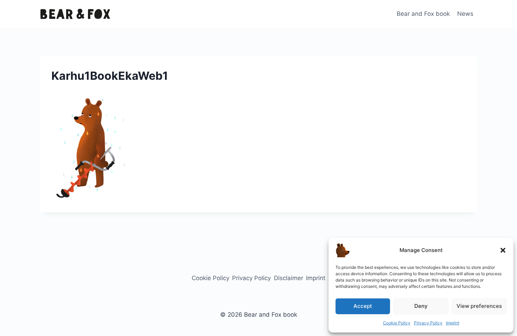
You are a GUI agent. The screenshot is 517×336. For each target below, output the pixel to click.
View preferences (479, 306)
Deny (421, 306)
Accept (362, 306)
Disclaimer (288, 278)
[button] (502, 250)
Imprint (452, 322)
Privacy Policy (428, 322)
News (465, 13)
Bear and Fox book (423, 13)
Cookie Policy (396, 322)
